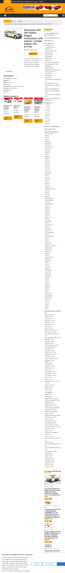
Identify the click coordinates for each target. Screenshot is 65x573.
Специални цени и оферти (31, 66)
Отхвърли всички (49, 564)
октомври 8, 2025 (50, 527)
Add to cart (33, 53)
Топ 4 (50, 498)
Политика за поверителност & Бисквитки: (19, 570)
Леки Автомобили (33, 62)
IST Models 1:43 (28, 60)
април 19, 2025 (49, 548)
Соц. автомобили (34, 64)
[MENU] (63, 15)
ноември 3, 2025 (50, 505)
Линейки (26, 64)
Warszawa (36, 60)
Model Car (47, 486)
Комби (26, 62)
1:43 (40, 59)
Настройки (37, 564)
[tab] (9, 71)
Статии (46, 498)
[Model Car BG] (5, 15)
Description (9, 71)
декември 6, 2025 (50, 484)
